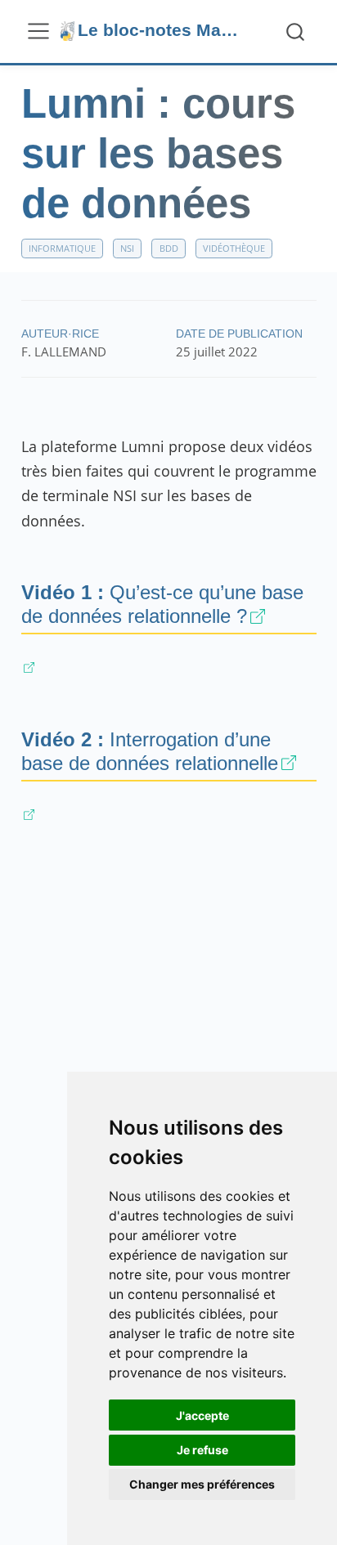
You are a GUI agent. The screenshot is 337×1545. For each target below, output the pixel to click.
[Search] (295, 31)
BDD (169, 248)
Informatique (62, 248)
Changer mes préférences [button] (202, 1484)
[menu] (38, 31)
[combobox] (296, 31)
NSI (127, 248)
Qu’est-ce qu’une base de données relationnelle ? (162, 604)
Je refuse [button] (202, 1450)
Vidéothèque (234, 248)
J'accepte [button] (202, 1415)
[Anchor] (282, 615)
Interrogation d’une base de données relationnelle (149, 751)
